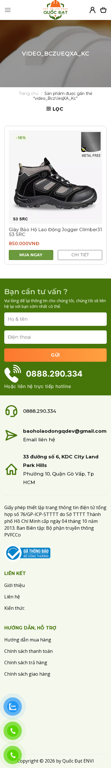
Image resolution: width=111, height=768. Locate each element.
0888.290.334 (39, 411)
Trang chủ (28, 93)
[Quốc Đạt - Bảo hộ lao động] (55, 10)
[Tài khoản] (92, 10)
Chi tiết (80, 254)
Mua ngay (30, 254)
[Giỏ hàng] (103, 10)
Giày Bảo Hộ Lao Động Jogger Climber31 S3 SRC (55, 232)
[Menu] (7, 10)
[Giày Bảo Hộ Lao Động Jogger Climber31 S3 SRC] (55, 177)
